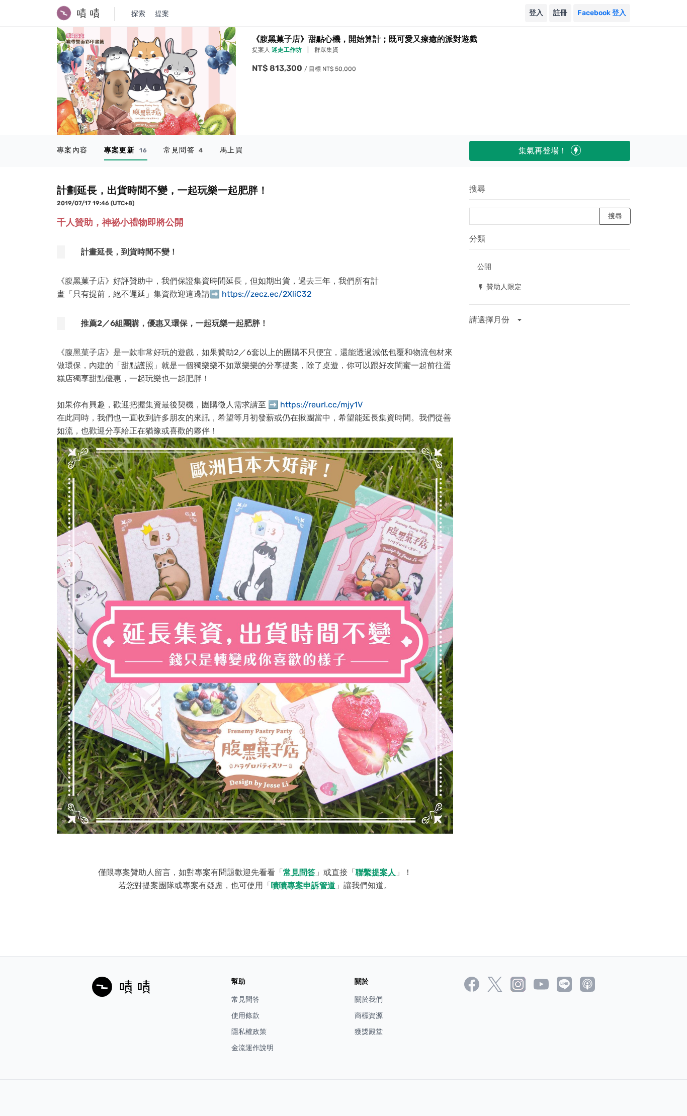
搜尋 (477, 189)
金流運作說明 (252, 1048)
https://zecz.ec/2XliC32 (266, 294)
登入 (536, 13)
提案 (162, 14)
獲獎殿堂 (369, 1031)
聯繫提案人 (376, 872)
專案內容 (72, 150)
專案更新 (126, 150)
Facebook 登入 (601, 13)
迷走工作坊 (287, 49)
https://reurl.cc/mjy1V (321, 404)
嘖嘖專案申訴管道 (303, 885)
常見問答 (183, 150)
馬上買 (231, 150)
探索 (138, 14)
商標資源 (369, 1015)
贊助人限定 (499, 286)
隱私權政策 (249, 1031)
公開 (484, 266)
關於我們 (369, 999)
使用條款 (245, 1015)
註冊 (560, 13)
